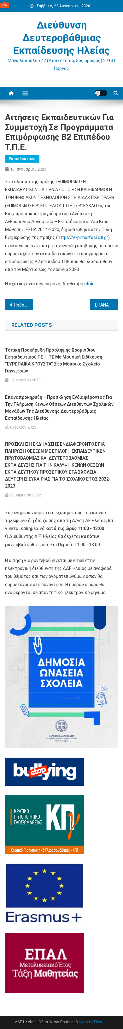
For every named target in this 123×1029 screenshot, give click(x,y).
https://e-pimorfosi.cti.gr (83, 237)
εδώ (88, 283)
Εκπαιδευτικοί (22, 159)
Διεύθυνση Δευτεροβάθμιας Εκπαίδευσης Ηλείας (61, 37)
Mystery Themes (93, 1022)
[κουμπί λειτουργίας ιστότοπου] (101, 93)
